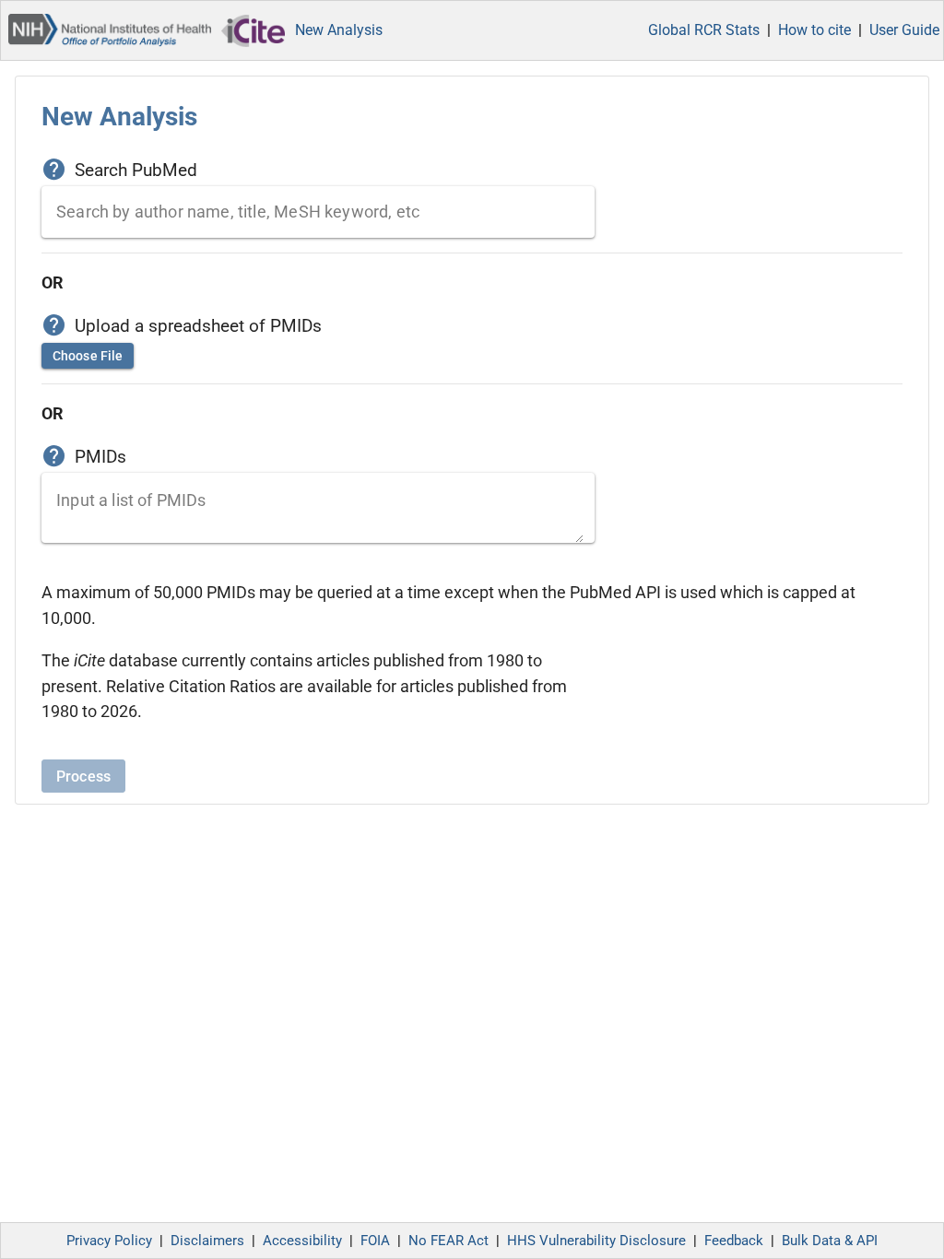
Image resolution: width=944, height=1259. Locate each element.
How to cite (814, 30)
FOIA (375, 1240)
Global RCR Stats (704, 30)
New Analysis (339, 30)
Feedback (733, 1240)
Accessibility (302, 1240)
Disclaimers (207, 1240)
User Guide (904, 30)
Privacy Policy (109, 1240)
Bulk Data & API (830, 1240)
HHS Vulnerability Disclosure (596, 1240)
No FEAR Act (448, 1240)
